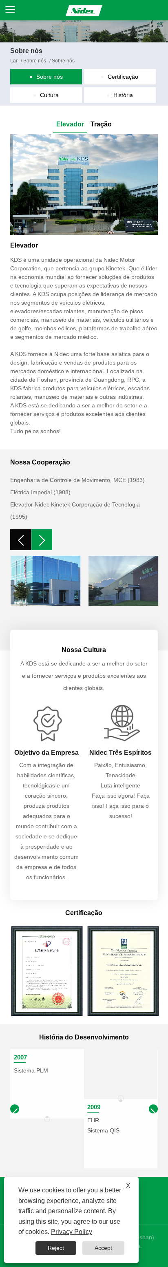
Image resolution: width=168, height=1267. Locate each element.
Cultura (49, 95)
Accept (103, 1248)
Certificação (123, 76)
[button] (153, 1108)
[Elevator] (83, 184)
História (123, 95)
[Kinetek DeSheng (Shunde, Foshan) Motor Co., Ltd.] (84, 10)
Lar (14, 61)
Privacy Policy (71, 1231)
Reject (56, 1248)
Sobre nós (34, 61)
